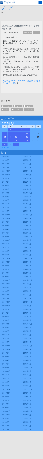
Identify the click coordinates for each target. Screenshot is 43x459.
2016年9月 (27, 371)
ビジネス (6, 109)
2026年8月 (6, 156)
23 (16, 141)
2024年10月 (6, 197)
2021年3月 (27, 273)
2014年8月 (6, 418)
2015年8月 (6, 397)
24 (21, 141)
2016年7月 (27, 375)
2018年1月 (27, 342)
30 (16, 144)
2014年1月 (27, 429)
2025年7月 (27, 178)
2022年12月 (6, 237)
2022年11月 (27, 237)
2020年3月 (27, 295)
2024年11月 (27, 193)
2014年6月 (6, 422)
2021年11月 (27, 258)
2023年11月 (27, 215)
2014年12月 (6, 411)
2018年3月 (27, 338)
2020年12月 (6, 280)
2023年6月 (6, 226)
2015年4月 (6, 404)
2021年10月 (6, 262)
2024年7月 (27, 200)
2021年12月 (6, 258)
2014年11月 (27, 411)
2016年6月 (6, 378)
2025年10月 (6, 175)
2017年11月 (27, 346)
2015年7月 (27, 397)
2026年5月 (27, 160)
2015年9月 (27, 393)
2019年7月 (27, 309)
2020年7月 (27, 287)
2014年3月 (27, 426)
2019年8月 (6, 309)
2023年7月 (27, 222)
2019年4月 (6, 317)
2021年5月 (27, 269)
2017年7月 (27, 353)
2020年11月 (27, 280)
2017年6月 (6, 357)
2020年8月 (6, 287)
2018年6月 (6, 335)
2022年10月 (6, 240)
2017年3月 (27, 360)
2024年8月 (6, 200)
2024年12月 (6, 193)
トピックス (29, 106)
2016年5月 (27, 378)
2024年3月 (27, 207)
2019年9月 (27, 306)
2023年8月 (6, 222)
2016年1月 (27, 386)
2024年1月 (27, 211)
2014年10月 (6, 415)
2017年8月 (6, 353)
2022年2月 (6, 255)
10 (21, 133)
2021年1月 (27, 277)
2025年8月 (6, 178)
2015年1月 (27, 408)
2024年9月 (27, 197)
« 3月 (4, 147)
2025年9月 (27, 175)
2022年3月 (27, 251)
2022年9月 (27, 240)
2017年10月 (6, 349)
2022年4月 (6, 251)
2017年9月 (27, 349)
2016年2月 (6, 386)
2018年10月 (6, 328)
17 (21, 137)
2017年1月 (27, 364)
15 (10, 137)
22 (10, 141)
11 (27, 133)
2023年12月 (6, 215)
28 (5, 144)
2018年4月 (6, 338)
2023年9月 (27, 218)
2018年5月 (27, 335)
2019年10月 (6, 306)
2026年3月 (27, 164)
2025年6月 (6, 182)
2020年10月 (6, 284)
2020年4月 (6, 295)
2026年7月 (27, 156)
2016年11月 (27, 368)
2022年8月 (6, 244)
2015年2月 (6, 408)
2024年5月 (27, 204)
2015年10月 (6, 393)
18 (27, 137)
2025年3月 (27, 186)
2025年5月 (27, 182)
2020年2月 (6, 298)
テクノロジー (7, 106)
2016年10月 (6, 371)
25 (27, 141)
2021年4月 (6, 273)
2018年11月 (27, 324)
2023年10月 (6, 218)
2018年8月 (6, 331)
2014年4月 (6, 426)
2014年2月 (6, 429)
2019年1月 (27, 320)
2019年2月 (6, 320)
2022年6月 (6, 247)
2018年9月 (27, 328)
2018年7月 (27, 331)
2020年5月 (27, 291)
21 (5, 141)
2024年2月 (6, 211)
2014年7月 (27, 418)
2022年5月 (27, 247)
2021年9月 (27, 262)
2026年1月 (27, 167)
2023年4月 (6, 229)
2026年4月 (6, 164)
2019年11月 (27, 302)
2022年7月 (27, 244)
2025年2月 (6, 189)
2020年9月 (27, 284)
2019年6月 (6, 313)
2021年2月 (6, 277)
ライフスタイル (28, 32)
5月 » (8, 147)
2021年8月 (6, 266)
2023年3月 (27, 229)
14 (5, 137)
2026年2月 (6, 167)
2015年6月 (6, 400)
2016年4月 (6, 382)
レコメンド (37, 32)
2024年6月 (6, 204)
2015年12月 (6, 389)
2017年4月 (6, 360)
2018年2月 (6, 342)
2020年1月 (27, 298)
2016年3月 (27, 382)
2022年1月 (27, 255)
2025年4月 (6, 186)
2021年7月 (27, 266)
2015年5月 (27, 400)
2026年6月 (6, 160)
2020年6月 (6, 291)
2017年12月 (6, 346)
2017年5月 (27, 357)
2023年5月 (27, 226)
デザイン (18, 106)
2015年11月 (27, 389)
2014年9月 (27, 415)
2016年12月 (6, 368)
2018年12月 (6, 324)
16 (16, 137)
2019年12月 (6, 302)
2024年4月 (6, 207)
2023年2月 (6, 233)
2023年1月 (27, 233)
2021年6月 (6, 269)
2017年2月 (6, 364)
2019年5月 (27, 313)
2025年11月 (27, 171)
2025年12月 (6, 171)
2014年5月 (27, 422)
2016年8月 (6, 375)
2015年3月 (27, 404)
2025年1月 (27, 189)
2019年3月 (27, 317)
